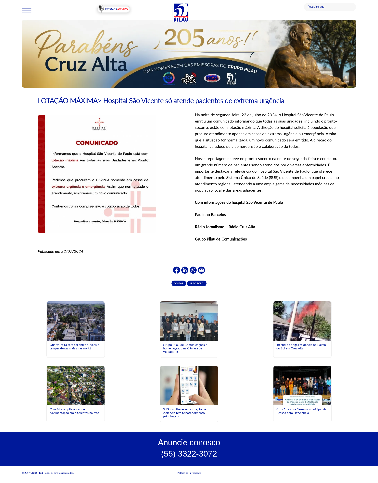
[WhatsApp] (193, 270)
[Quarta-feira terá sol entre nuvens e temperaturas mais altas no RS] (76, 320)
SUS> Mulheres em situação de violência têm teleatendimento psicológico (184, 413)
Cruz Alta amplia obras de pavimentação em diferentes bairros (74, 411)
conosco (189, 442)
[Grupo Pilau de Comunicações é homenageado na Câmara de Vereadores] (189, 322)
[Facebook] (176, 270)
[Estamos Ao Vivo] (113, 9)
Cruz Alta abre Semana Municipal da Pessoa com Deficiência (301, 411)
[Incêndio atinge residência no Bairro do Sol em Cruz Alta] (302, 326)
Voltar (178, 283)
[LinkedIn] (184, 270)
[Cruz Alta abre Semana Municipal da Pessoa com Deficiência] (302, 401)
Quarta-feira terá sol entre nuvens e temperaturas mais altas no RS (74, 346)
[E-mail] (201, 270)
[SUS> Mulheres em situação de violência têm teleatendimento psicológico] (189, 385)
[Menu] (27, 10)
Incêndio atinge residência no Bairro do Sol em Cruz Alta (301, 346)
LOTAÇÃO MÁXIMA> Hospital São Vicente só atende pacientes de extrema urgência (161, 101)
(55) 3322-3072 (189, 453)
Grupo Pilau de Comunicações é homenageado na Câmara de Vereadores (185, 348)
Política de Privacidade (189, 473)
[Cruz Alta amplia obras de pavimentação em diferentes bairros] (76, 385)
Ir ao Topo (197, 283)
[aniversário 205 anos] (189, 53)
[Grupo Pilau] (180, 12)
